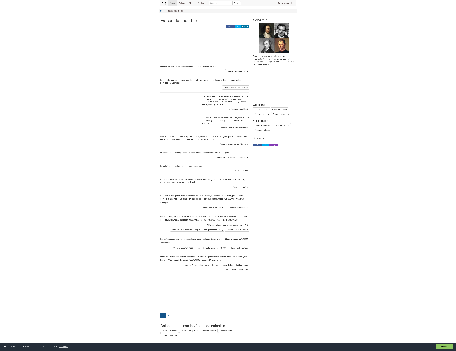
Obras (191, 3)
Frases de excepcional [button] (189, 331)
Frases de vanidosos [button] (170, 335)
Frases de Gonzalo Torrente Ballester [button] (234, 128)
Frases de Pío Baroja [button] (240, 187)
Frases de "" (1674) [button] (197, 229)
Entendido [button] (444, 347)
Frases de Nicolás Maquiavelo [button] (236, 87)
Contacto (201, 3)
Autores (182, 3)
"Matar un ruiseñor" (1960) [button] (183, 248)
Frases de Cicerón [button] (241, 171)
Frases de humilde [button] (261, 109)
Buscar (236, 3)
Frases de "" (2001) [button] (213, 208)
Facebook (230, 26)
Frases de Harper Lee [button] (239, 248)
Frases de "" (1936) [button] (230, 265)
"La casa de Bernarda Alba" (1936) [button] (196, 265)
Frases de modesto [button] (279, 109)
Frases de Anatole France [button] (238, 71)
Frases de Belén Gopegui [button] (238, 208)
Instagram (273, 145)
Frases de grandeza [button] (281, 125)
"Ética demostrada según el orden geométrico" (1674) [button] (227, 225)
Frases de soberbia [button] (208, 331)
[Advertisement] (203, 47)
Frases (172, 3)
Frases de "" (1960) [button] (211, 248)
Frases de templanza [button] (281, 114)
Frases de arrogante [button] (169, 331)
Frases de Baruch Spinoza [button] (238, 229)
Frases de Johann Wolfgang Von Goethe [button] (232, 157)
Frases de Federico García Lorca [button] (235, 270)
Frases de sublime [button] (226, 331)
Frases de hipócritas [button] (262, 130)
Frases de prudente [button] (261, 114)
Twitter (238, 26)
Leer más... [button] (63, 347)
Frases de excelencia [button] (262, 125)
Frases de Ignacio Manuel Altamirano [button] (234, 144)
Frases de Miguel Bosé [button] (239, 109)
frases (162, 10)
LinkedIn (245, 26)
